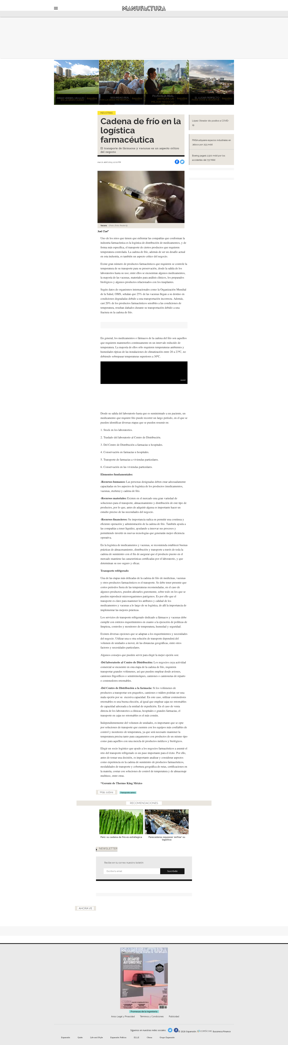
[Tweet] (182, 162)
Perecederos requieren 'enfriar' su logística (166, 838)
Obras (149, 1037)
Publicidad (174, 1016)
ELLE (136, 1037)
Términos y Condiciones (152, 1016)
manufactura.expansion (176, 1030)
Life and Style (96, 1037)
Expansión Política (118, 1037)
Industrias (106, 113)
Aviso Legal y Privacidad (123, 1016)
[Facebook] (177, 162)
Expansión (65, 1037)
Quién (80, 1037)
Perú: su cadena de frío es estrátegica (121, 837)
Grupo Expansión (167, 1037)
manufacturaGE (170, 1030)
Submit (172, 871)
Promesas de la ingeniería (144, 1011)
